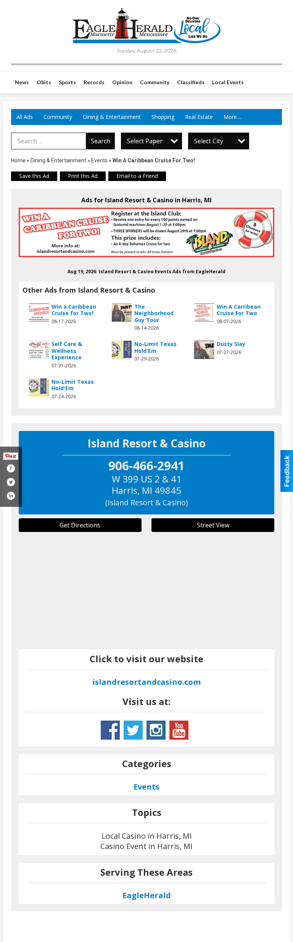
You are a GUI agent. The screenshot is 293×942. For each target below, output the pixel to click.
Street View (213, 525)
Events (100, 160)
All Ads (24, 116)
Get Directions (80, 525)
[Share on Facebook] (11, 468)
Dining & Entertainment (112, 116)
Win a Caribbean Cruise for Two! (74, 310)
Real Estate (199, 116)
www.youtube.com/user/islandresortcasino (178, 730)
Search (100, 141)
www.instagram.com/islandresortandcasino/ (156, 730)
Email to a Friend (137, 175)
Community (57, 116)
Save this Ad (34, 175)
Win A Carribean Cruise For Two (239, 310)
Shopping (162, 116)
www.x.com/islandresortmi (133, 730)
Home (18, 160)
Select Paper (145, 141)
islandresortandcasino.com (146, 682)
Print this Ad (83, 175)
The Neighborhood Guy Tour (154, 313)
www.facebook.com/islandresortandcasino (110, 730)
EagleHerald (146, 895)
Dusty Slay (231, 344)
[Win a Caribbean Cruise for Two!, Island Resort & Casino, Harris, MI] (146, 233)
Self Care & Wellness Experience (67, 350)
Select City (208, 141)
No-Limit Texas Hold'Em (155, 347)
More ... (233, 116)
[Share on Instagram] (11, 495)
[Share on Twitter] (11, 482)
